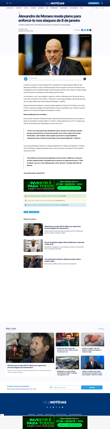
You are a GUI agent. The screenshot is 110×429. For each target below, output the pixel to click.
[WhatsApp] (85, 30)
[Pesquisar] (102, 3)
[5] (92, 362)
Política (26, 8)
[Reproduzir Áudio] (26, 79)
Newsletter (31, 414)
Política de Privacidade (75, 414)
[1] (30, 347)
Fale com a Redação (61, 414)
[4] (67, 362)
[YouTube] (96, 8)
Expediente (40, 414)
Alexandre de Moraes (34, 212)
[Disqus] (55, 294)
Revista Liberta (74, 8)
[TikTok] (101, 8)
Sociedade (40, 8)
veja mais (100, 328)
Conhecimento (64, 8)
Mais (81, 8)
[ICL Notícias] (55, 3)
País (47, 8)
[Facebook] (94, 8)
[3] (92, 339)
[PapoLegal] (82, 30)
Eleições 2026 (9, 8)
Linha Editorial (49, 414)
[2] (67, 339)
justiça (25, 212)
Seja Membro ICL (94, 3)
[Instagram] (92, 8)
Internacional (54, 8)
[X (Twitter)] (98, 8)
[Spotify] (103, 8)
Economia (33, 8)
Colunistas (19, 8)
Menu (10, 3)
